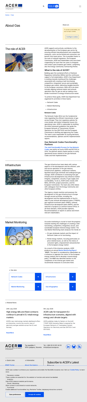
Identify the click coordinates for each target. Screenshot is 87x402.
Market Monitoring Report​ (67, 250)
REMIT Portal (9, 365)
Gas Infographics (52, 287)
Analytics (10, 379)
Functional (10, 387)
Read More (10, 333)
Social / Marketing (13, 383)
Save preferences (15, 394)
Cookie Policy (74, 370)
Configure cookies (72, 37)
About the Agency (31, 365)
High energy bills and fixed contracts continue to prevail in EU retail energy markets (22, 315)
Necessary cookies (13, 375)
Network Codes (16, 277)
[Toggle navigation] (80, 6)
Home (7, 15)
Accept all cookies (34, 394)
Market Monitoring (17, 287)
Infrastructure (51, 277)
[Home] (14, 6)
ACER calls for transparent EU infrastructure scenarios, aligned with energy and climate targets (60, 315)
